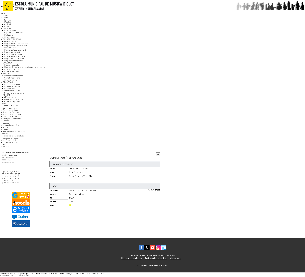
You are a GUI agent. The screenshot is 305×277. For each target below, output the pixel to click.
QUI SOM (7, 28)
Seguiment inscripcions (14, 93)
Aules (6, 26)
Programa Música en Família (16, 43)
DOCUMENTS (9, 63)
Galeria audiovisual (10, 110)
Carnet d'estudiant (12, 78)
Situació (7, 20)
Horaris (6, 129)
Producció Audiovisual (12, 114)
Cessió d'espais (10, 80)
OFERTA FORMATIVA (12, 39)
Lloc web (92, 190)
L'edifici (7, 22)
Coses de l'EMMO (10, 106)
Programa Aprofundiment (15, 50)
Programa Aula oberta (13, 61)
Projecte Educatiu (11, 65)
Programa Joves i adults (14, 58)
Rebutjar (24, 276)
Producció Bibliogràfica (12, 116)
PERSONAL (8, 95)
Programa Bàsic (11, 48)
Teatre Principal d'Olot (78, 190)
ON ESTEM (7, 18)
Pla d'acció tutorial (11, 69)
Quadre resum (10, 41)
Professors (8, 35)
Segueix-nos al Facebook (141, 247)
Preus (5, 127)
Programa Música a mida (14, 56)
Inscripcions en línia (12, 91)
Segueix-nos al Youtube (152, 247)
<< (4, 171)
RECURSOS (8, 82)
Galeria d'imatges (10, 108)
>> (18, 171)
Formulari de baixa (10, 142)
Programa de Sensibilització (15, 46)
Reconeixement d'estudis (13, 136)
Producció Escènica (11, 112)
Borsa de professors (11, 138)
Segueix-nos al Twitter (147, 247)
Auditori (7, 24)
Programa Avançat (12, 52)
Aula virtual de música (13, 86)
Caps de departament (13, 33)
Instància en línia (10, 140)
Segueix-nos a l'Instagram (158, 247)
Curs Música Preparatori (14, 54)
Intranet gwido (10, 89)
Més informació (6, 276)
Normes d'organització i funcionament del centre (24, 67)
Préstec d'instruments (13, 76)
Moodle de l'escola (12, 84)
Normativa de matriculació (14, 132)
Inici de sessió (163, 247)
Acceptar (17, 276)
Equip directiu (10, 31)
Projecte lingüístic (11, 71)
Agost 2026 (11, 171)
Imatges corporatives (12, 119)
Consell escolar (10, 37)
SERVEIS (6, 74)
